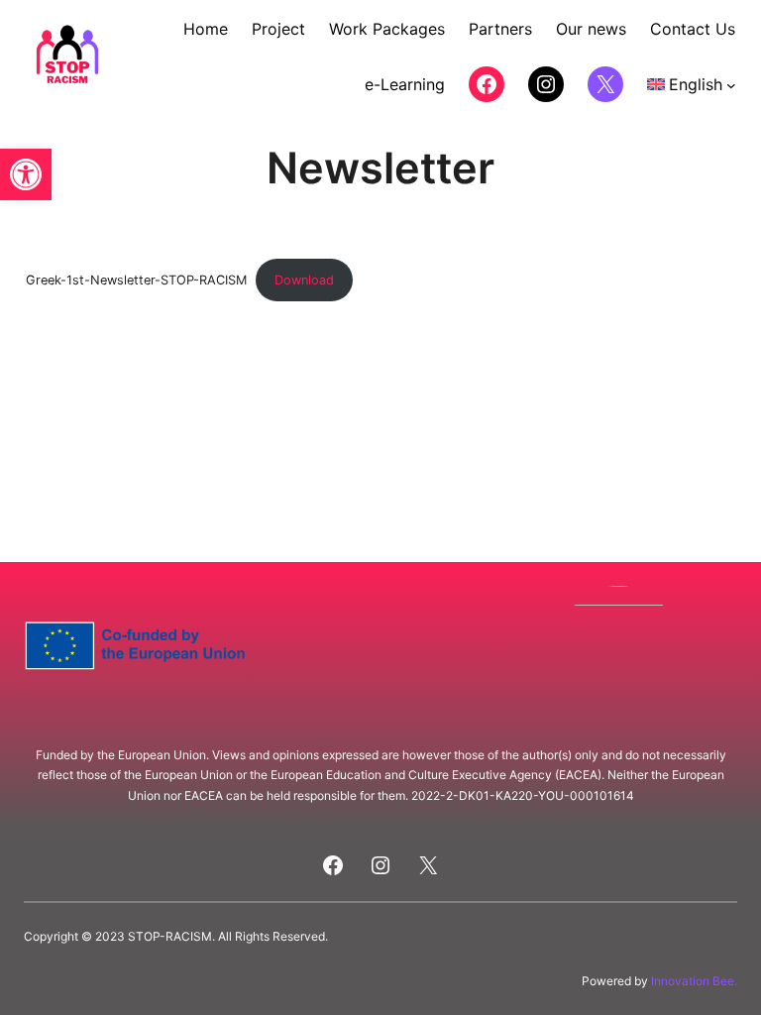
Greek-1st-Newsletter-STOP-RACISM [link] (136, 280)
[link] (26, 174)
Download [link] (304, 280)
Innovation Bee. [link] (694, 980)
